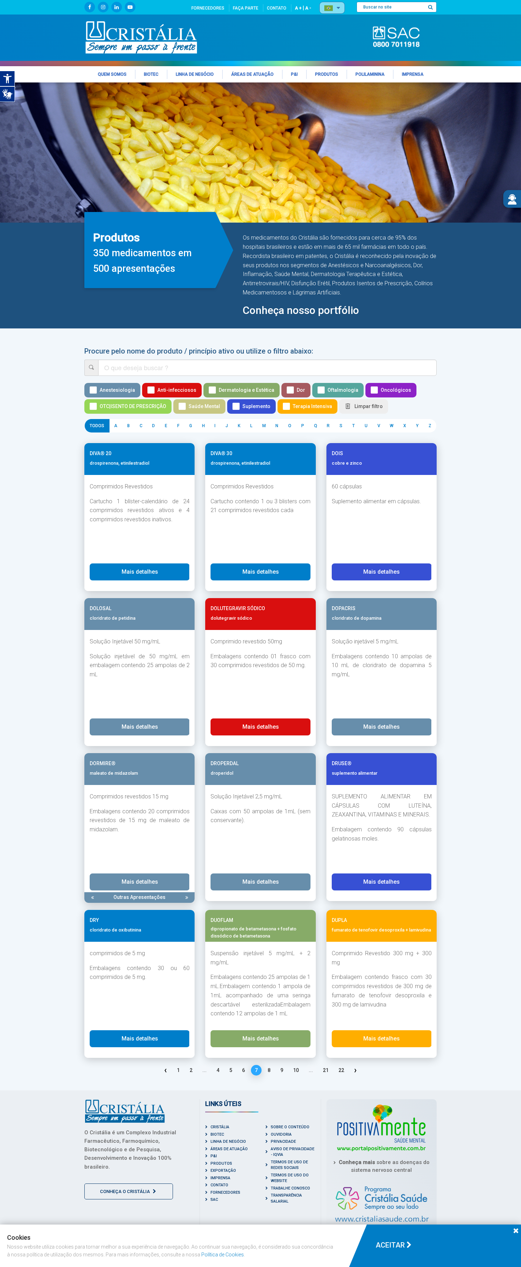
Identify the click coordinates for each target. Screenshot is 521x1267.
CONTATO (276, 8)
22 (341, 1070)
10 (296, 1070)
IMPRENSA (220, 1178)
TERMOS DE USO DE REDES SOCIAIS (289, 1165)
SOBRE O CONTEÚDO (290, 1127)
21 (326, 1070)
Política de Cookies (222, 1254)
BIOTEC (217, 1134)
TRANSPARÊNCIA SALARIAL (286, 1198)
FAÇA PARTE (245, 8)
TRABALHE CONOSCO (290, 1188)
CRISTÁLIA (220, 1127)
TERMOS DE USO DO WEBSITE (290, 1178)
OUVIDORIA (281, 1134)
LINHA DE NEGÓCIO (228, 1141)
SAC (214, 1199)
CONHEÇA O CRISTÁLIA (125, 1191)
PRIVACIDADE (283, 1141)
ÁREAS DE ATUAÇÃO (229, 1149)
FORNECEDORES (207, 8)
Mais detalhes (140, 571)
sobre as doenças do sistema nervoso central (384, 1166)
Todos (97, 425)
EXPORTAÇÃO (223, 1170)
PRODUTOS (221, 1163)
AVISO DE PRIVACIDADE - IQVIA (292, 1152)
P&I (214, 1156)
